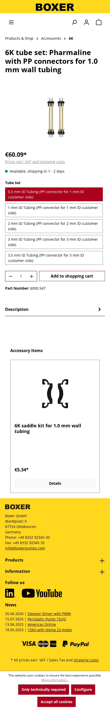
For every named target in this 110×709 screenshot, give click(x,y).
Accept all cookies (56, 701)
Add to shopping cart (72, 276)
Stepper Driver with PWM (49, 613)
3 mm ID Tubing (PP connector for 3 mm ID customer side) (53, 242)
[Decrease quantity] (10, 276)
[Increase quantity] (31, 276)
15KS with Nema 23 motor (50, 629)
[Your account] (86, 22)
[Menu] (11, 22)
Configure (83, 689)
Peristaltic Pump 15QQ (47, 619)
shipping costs (86, 660)
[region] (55, 117)
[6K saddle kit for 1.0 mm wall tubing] (55, 393)
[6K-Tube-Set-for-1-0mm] (55, 117)
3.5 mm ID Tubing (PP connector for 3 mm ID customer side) (46, 258)
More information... (55, 680)
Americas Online (42, 624)
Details (55, 483)
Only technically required (43, 689)
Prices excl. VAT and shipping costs (35, 161)
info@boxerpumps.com (25, 548)
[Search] (74, 22)
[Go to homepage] (55, 7)
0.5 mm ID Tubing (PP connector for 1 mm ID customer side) (46, 194)
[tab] (53, 309)
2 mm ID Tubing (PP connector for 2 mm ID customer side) (53, 226)
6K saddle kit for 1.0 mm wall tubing (48, 428)
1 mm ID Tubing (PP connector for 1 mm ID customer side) (53, 210)
